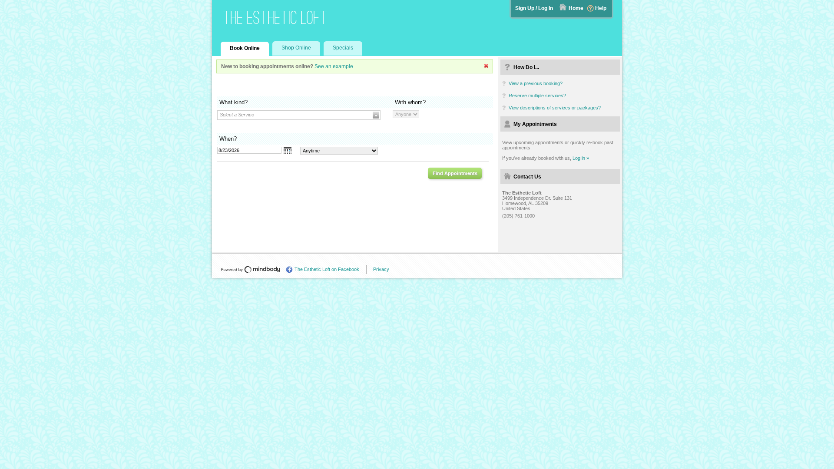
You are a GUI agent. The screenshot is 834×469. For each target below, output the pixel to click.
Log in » (581, 158)
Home (576, 8)
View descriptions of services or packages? (555, 107)
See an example (333, 66)
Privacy (381, 269)
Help (600, 8)
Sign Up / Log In (534, 8)
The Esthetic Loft (275, 18)
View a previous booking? (536, 83)
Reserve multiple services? (537, 95)
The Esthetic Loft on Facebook (327, 269)
